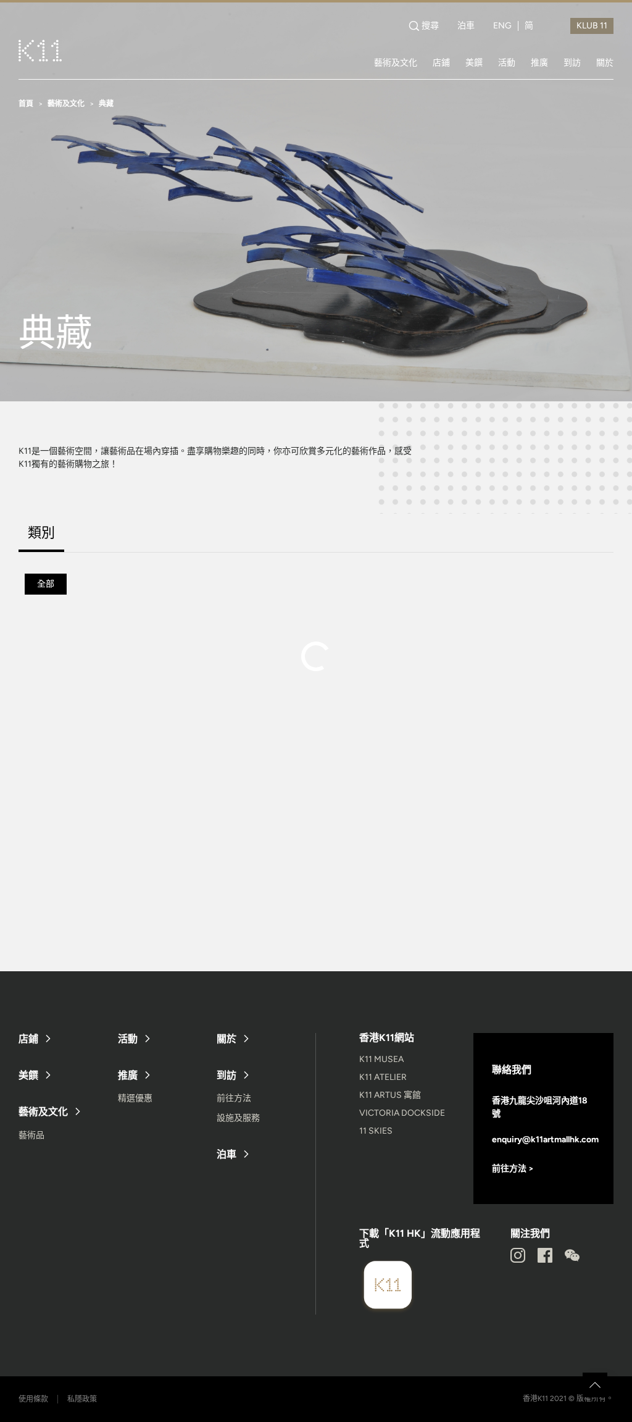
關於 (604, 62)
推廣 (539, 62)
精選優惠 (135, 1098)
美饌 (474, 62)
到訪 (572, 62)
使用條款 (33, 1399)
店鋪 (441, 62)
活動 (506, 62)
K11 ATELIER (383, 1077)
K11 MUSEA (381, 1059)
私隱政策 (82, 1399)
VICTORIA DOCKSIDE (402, 1113)
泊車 (466, 26)
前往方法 (234, 1098)
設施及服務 (238, 1118)
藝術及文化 (395, 62)
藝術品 (31, 1135)
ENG (502, 26)
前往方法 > (513, 1168)
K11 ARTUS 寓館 (390, 1095)
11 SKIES (376, 1131)
